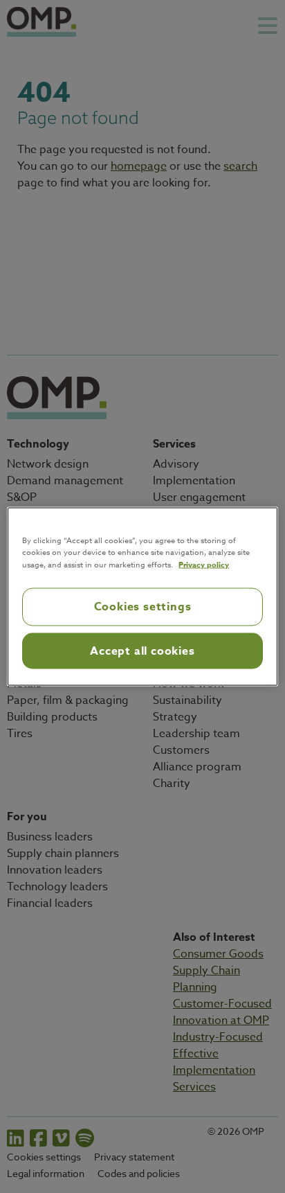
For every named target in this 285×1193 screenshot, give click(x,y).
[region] (142, 597)
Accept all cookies (142, 650)
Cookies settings (143, 607)
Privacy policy (203, 564)
